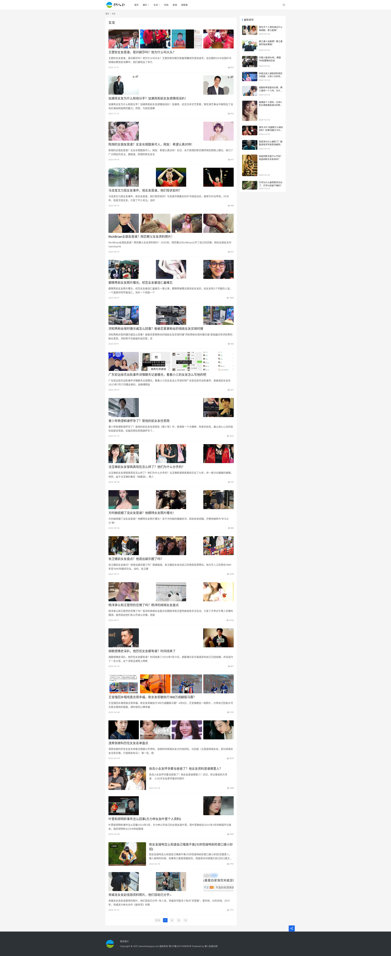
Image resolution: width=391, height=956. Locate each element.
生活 (155, 5)
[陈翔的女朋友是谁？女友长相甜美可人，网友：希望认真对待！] (171, 131)
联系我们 (124, 941)
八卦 (113, 770)
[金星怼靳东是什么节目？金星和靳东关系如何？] (249, 165)
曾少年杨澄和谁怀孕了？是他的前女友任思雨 (139, 421)
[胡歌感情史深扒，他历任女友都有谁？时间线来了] (171, 637)
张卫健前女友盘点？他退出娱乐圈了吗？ (135, 559)
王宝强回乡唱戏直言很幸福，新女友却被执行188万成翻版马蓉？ (152, 697)
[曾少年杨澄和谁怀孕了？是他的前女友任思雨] (171, 407)
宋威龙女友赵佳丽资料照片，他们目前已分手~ (140, 895)
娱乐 (145, 5)
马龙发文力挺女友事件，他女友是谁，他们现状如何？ (145, 190)
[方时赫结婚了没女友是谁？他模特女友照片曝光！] (171, 499)
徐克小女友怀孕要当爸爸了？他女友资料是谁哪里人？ (185, 769)
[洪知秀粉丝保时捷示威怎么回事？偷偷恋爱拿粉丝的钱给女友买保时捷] (171, 315)
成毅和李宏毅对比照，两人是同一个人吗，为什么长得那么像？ (270, 90)
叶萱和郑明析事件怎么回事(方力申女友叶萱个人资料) (144, 819)
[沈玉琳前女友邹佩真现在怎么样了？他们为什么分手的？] (171, 453)
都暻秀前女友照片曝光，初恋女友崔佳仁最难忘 (140, 283)
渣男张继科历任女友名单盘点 (128, 743)
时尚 (166, 5)
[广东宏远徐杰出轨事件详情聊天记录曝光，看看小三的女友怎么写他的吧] (171, 361)
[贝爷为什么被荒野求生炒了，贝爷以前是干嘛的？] (249, 185)
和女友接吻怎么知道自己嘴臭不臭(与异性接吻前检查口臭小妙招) (191, 847)
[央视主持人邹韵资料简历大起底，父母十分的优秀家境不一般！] (249, 76)
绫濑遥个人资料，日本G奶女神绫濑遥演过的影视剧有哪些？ (270, 105)
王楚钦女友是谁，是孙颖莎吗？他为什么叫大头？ (142, 52)
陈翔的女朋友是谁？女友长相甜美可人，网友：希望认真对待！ (151, 144)
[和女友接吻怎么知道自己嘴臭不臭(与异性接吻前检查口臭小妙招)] (127, 854)
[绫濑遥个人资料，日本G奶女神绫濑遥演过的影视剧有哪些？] (249, 111)
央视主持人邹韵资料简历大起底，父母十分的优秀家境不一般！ (270, 76)
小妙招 (114, 846)
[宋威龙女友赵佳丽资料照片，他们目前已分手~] (171, 881)
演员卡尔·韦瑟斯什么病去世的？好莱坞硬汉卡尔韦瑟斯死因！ (271, 130)
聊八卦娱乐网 (211, 946)
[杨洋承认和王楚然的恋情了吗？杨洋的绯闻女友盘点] (171, 591)
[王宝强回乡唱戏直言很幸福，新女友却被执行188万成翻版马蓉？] (171, 683)
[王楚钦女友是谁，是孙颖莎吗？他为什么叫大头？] (171, 39)
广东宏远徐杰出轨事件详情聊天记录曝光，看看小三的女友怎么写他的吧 (157, 375)
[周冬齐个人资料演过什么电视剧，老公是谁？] (249, 30)
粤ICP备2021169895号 (180, 946)
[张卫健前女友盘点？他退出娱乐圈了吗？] (171, 545)
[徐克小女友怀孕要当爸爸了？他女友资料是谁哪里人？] (127, 778)
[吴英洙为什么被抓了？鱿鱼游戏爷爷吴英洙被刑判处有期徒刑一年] (249, 145)
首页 (136, 5)
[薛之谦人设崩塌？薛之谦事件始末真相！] (249, 45)
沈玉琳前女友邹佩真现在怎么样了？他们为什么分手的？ (146, 467)
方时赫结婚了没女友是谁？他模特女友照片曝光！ (142, 513)
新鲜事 (184, 5)
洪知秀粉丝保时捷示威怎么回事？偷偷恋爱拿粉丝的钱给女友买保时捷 (155, 329)
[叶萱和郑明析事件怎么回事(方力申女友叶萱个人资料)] (171, 805)
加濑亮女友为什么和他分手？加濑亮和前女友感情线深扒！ (148, 98)
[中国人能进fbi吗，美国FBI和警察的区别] (249, 61)
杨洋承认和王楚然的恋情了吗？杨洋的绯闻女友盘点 (143, 605)
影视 (175, 5)
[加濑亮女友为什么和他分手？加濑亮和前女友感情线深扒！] (171, 85)
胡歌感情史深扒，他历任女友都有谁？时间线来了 (142, 651)
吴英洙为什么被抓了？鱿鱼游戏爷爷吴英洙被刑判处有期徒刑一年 (270, 144)
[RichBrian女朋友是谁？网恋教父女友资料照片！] (171, 223)
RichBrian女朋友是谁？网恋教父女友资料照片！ (141, 237)
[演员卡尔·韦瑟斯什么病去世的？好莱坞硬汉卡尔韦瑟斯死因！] (249, 130)
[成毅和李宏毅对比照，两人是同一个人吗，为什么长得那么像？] (249, 91)
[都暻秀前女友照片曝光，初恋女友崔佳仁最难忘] (171, 269)
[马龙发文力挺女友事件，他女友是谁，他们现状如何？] (171, 177)
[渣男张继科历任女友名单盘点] (171, 729)
